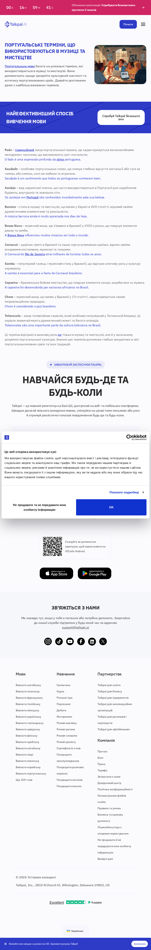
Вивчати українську (28, 716)
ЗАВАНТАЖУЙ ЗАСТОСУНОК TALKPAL (78, 364)
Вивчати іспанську (28, 691)
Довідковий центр (109, 783)
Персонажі (64, 704)
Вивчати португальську (31, 773)
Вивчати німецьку (27, 710)
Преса (101, 764)
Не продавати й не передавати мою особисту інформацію (114, 846)
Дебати (61, 710)
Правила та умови (109, 808)
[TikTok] (59, 642)
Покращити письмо (69, 786)
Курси (60, 691)
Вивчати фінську (26, 735)
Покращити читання (70, 780)
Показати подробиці (124, 492)
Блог (100, 757)
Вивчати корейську (28, 767)
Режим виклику (67, 723)
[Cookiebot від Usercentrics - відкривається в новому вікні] (129, 437)
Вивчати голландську (29, 723)
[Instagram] (48, 642)
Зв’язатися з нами (109, 776)
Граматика (63, 685)
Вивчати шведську (28, 729)
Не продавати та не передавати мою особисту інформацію (39, 507)
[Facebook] (81, 642)
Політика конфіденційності (115, 789)
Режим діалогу (66, 742)
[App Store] (56, 573)
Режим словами (67, 735)
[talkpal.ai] (16, 24)
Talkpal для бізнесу (110, 691)
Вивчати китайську (28, 748)
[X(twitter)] (103, 642)
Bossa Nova (15, 235)
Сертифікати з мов (69, 748)
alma (60, 159)
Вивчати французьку (29, 697)
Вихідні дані (105, 859)
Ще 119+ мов (24, 780)
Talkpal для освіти (109, 685)
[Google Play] (94, 573)
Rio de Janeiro (35, 254)
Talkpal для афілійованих (114, 729)
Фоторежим (64, 716)
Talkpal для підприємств (113, 697)
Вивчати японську (27, 761)
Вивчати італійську (28, 704)
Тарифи (102, 770)
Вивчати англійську (28, 685)
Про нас (103, 751)
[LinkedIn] (92, 642)
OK (111, 507)
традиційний (24, 150)
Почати (128, 24)
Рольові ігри (64, 697)
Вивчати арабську (27, 742)
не (60, 335)
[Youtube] (70, 642)
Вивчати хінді (24, 754)
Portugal (33, 197)
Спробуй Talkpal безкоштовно (121, 117)
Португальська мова (20, 66)
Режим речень (66, 729)
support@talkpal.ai (75, 627)
